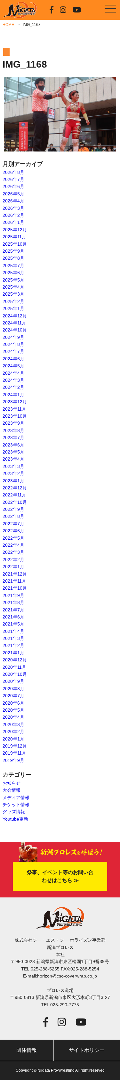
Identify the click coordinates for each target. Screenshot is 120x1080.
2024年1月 (13, 394)
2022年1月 (13, 566)
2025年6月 (13, 272)
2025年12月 (15, 229)
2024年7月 (13, 351)
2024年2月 (13, 387)
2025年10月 (15, 244)
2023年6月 (13, 444)
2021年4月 (13, 631)
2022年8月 (13, 516)
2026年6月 (13, 186)
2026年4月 (13, 200)
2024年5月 (13, 365)
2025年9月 (13, 251)
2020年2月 (13, 731)
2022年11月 (14, 494)
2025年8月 (13, 258)
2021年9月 (13, 595)
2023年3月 (13, 466)
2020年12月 (15, 659)
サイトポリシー (87, 1050)
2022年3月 (13, 552)
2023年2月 (13, 473)
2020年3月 (13, 724)
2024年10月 (15, 329)
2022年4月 (13, 545)
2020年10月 (15, 674)
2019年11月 (14, 753)
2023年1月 (13, 480)
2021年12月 (15, 574)
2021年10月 (15, 588)
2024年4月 (13, 373)
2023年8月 (13, 430)
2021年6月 (13, 616)
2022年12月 (15, 487)
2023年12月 (15, 401)
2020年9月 (13, 681)
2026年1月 (13, 222)
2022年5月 (13, 538)
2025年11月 (14, 236)
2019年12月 (15, 746)
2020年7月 (13, 695)
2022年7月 (13, 523)
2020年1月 (13, 738)
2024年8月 (13, 344)
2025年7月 (13, 265)
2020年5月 (13, 710)
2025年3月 (13, 294)
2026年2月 (13, 215)
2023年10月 (15, 416)
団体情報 (26, 1050)
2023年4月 (13, 459)
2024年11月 (14, 322)
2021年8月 (13, 602)
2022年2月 (13, 559)
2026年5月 (13, 193)
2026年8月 (13, 172)
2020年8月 (13, 688)
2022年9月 (13, 509)
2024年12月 (15, 315)
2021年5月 (13, 623)
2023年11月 (14, 409)
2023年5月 (13, 451)
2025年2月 (13, 301)
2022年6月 (13, 530)
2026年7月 (13, 179)
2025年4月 (13, 287)
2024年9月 (13, 337)
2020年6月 (13, 703)
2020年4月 (13, 717)
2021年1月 (13, 652)
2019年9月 (13, 760)
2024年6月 (13, 358)
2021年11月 (14, 581)
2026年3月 (13, 208)
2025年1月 (13, 308)
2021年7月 (13, 609)
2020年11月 (14, 667)
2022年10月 (15, 502)
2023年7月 (13, 437)
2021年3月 (13, 638)
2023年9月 (13, 423)
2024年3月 (13, 380)
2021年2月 (13, 645)
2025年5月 (13, 279)
